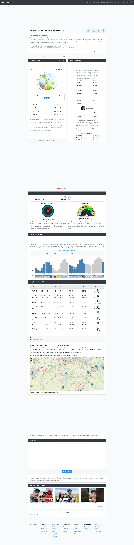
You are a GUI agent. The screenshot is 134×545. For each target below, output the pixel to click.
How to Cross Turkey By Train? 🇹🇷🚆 (89, 502)
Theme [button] (126, 2)
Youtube (65, 530)
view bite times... (64, 42)
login (34, 514)
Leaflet (92, 390)
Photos (98, 2)
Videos (104, 2)
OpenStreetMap (97, 390)
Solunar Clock (76, 530)
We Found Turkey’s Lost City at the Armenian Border (67, 502)
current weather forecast (54, 127)
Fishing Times (91, 2)
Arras (54, 37)
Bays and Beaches (35, 355)
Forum (109, 2)
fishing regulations (97, 349)
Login (120, 2)
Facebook (66, 526)
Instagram (66, 528)
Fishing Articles (44, 533)
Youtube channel (89, 477)
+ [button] (31, 358)
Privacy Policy (98, 531)
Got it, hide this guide (99, 51)
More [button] (114, 2)
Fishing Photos (44, 531)
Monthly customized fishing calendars (39, 337)
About (96, 528)
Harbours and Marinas (46, 355)
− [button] (31, 360)
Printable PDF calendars (36, 339)
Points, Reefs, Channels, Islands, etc (69, 355)
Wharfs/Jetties (56, 355)
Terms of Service (99, 530)
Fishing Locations (45, 526)
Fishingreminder (9, 2)
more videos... (101, 506)
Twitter (65, 531)
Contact (97, 526)
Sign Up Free (47, 98)
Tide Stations (44, 528)
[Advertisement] (67, 17)
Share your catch (67, 471)
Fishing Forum (44, 530)
